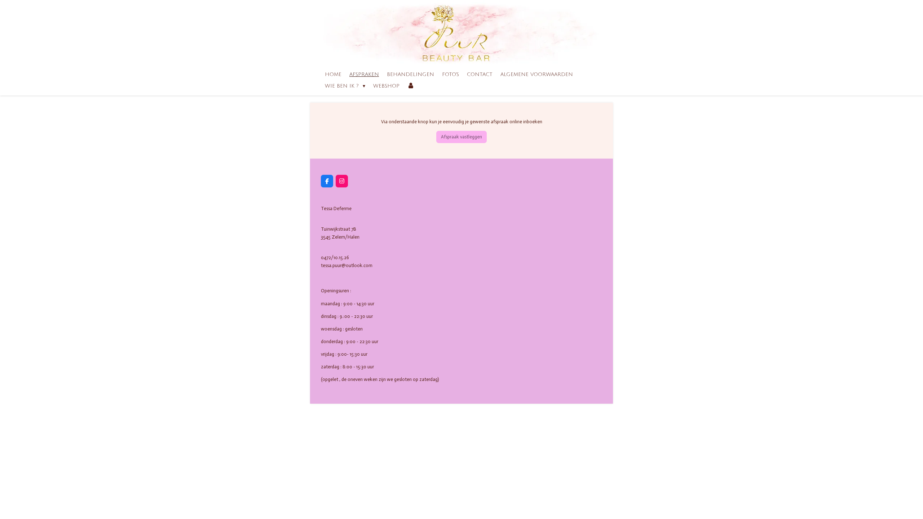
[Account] (411, 86)
